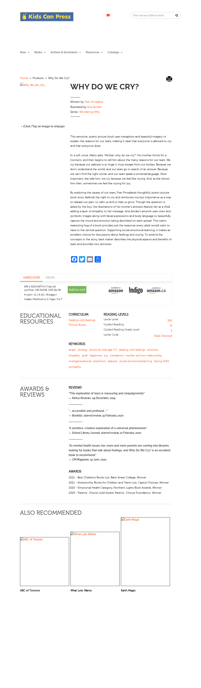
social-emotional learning (135, 361)
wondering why (89, 112)
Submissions (63, 628)
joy (106, 355)
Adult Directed (163, 336)
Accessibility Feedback (165, 628)
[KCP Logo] (47, 20)
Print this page (169, 79)
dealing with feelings (132, 349)
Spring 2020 (161, 361)
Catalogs (113, 52)
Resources (92, 52)
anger (72, 349)
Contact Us (83, 628)
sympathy (75, 367)
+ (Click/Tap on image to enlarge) (43, 126)
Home (24, 78)
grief (85, 355)
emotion (152, 349)
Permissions (43, 628)
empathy (74, 355)
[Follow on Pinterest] (92, 15)
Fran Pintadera (94, 102)
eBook (50, 277)
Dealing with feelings (82, 320)
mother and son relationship (144, 355)
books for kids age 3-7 (103, 349)
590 (169, 320)
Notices (99, 628)
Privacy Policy (117, 628)
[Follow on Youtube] (100, 15)
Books (38, 52)
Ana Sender (94, 107)
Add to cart (77, 290)
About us (26, 628)
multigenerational (80, 361)
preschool (99, 361)
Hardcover (31, 277)
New (23, 52)
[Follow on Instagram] (84, 15)
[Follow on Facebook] (77, 15)
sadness (112, 361)
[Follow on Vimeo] (108, 15)
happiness (96, 355)
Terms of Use (138, 628)
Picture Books (77, 325)
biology (83, 349)
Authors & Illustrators (64, 52)
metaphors (117, 355)
